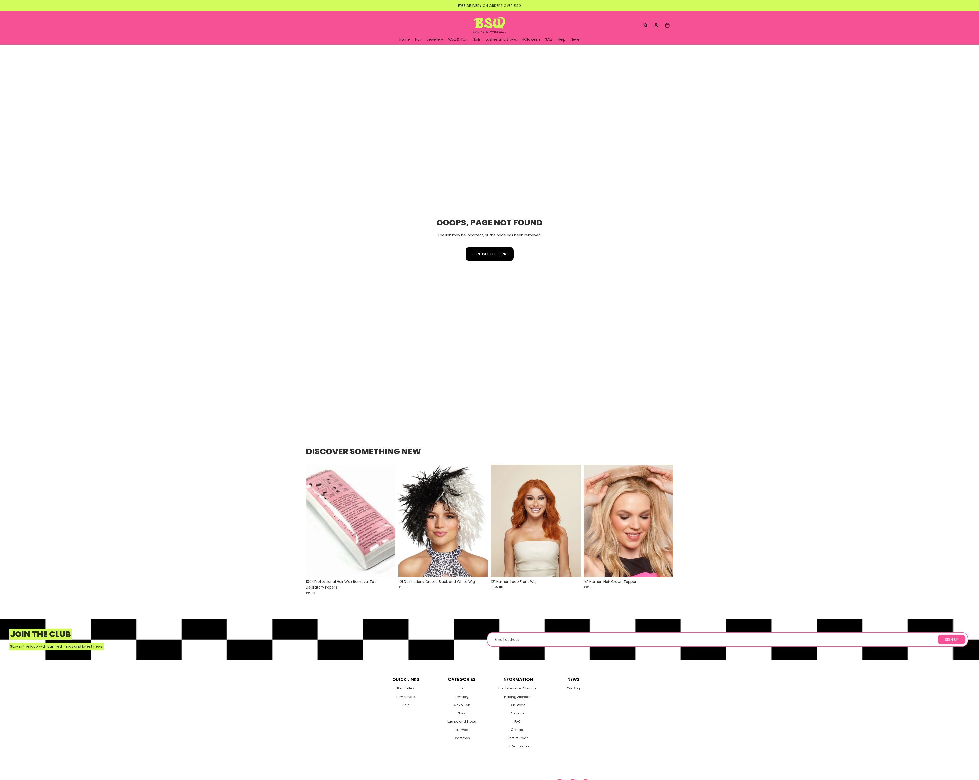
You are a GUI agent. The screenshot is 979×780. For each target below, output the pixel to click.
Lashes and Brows (461, 721)
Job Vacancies (517, 746)
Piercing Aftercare (517, 697)
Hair (462, 688)
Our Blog (573, 688)
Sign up (951, 639)
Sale (405, 705)
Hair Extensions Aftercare (517, 688)
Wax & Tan (461, 705)
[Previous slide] (498, 521)
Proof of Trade (517, 738)
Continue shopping (490, 254)
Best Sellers (406, 688)
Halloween (462, 729)
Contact (517, 729)
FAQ (517, 721)
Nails (462, 713)
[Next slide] (573, 521)
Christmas (461, 738)
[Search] (645, 25)
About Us (517, 713)
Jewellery (462, 697)
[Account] (656, 25)
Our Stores (517, 705)
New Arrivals (405, 697)
